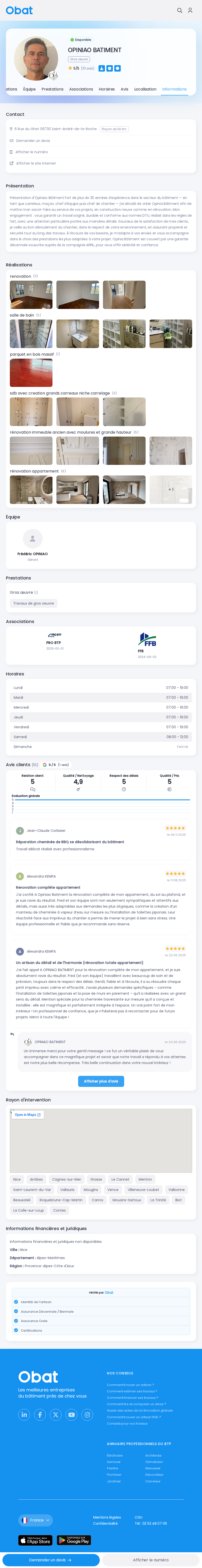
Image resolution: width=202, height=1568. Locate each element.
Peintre (112, 1468)
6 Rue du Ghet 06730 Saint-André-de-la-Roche (56, 128)
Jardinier (114, 1481)
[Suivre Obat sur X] (56, 1415)
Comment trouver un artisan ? (130, 1385)
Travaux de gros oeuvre (33, 603)
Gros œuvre (22, 592)
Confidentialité (105, 1523)
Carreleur (153, 1481)
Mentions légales (107, 1517)
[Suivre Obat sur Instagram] (87, 1415)
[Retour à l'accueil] (19, 10)
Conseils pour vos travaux (127, 1423)
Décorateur (154, 1474)
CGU (138, 1517)
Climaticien (154, 1462)
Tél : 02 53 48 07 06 (151, 1523)
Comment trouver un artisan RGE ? (134, 1417)
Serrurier (114, 1462)
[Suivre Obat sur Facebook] (40, 1415)
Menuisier (153, 1468)
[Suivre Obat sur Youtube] (71, 1415)
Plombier (114, 1474)
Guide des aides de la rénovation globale (140, 1410)
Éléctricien (115, 1455)
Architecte (153, 1455)
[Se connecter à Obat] (190, 10)
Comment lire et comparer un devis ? (136, 1404)
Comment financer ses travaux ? (132, 1397)
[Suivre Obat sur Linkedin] (24, 1415)
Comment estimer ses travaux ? (132, 1391)
